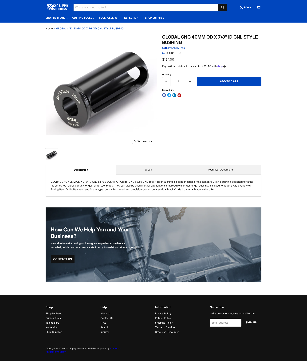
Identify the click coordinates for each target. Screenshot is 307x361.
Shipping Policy (164, 322)
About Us (105, 313)
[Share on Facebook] (164, 95)
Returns (104, 331)
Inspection (131, 17)
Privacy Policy (163, 313)
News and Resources (167, 331)
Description (81, 169)
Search (104, 327)
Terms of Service (165, 327)
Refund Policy (163, 318)
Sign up (251, 322)
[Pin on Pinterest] (179, 95)
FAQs (103, 322)
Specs (148, 169)
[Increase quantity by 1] (190, 81)
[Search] (222, 7)
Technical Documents (220, 169)
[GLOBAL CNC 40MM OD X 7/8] (51, 154)
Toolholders (108, 17)
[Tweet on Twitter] (169, 95)
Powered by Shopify (56, 351)
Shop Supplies (154, 17)
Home (49, 28)
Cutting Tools (82, 17)
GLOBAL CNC (174, 53)
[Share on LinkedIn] (174, 95)
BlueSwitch (115, 348)
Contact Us (106, 318)
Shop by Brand (56, 17)
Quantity (167, 74)
